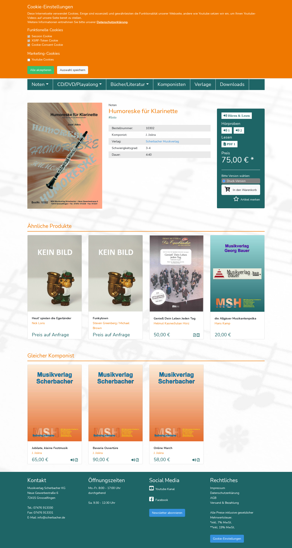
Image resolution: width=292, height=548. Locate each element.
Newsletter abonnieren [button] (167, 513)
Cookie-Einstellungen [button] (227, 538)
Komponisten (172, 84)
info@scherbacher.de (51, 517)
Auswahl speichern (72, 70)
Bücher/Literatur (128, 84)
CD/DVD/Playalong (77, 84)
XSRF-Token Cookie (45, 40)
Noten (38, 84)
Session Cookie (42, 36)
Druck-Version (236, 181)
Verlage (203, 84)
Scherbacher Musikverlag (162, 141)
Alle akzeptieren (40, 70)
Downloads (232, 84)
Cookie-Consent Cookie (47, 45)
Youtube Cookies (43, 60)
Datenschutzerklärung (112, 22)
